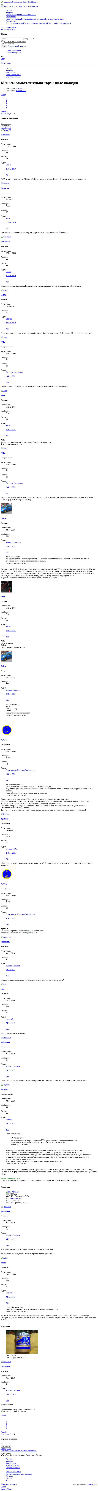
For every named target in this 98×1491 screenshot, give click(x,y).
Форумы (9, 12)
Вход (3, 59)
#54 (7, 976)
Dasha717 (20, 89)
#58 (7, 1245)
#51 (7, 780)
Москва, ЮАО (11, 849)
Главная (9, 10)
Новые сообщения (13, 15)
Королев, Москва (13, 966)
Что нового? (11, 17)
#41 (7, 175)
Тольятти (9, 1293)
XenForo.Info (92, 1484)
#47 (7, 493)
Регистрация (6, 63)
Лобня (8, 165)
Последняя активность (54, 19)
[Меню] (2, 4)
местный (9, 1019)
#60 (7, 1401)
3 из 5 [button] (12, 114)
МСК (8, 218)
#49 (7, 637)
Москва (9, 1119)
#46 (7, 436)
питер (8, 426)
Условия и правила (13, 1472)
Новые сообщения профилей (33, 19)
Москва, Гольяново (13, 542)
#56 (7, 1076)
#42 (7, 228)
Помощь (9, 1476)
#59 (7, 1303)
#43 (7, 282)
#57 (7, 1130)
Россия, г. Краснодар (14, 372)
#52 (7, 859)
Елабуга (9, 319)
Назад (3, 95)
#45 (7, 382)
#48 (7, 552)
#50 (7, 700)
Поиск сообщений (28, 15)
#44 (7, 329)
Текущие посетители (14, 23)
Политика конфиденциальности (19, 1474)
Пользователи (11, 21)
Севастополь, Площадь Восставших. (20, 770)
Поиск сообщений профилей (59, 23)
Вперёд (4, 111)
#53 (7, 924)
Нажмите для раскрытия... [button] (16, 563)
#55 (7, 1029)
